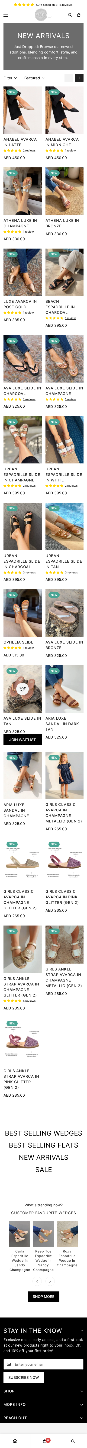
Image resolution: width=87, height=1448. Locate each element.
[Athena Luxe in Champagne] (22, 191)
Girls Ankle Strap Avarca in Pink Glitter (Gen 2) (21, 1079)
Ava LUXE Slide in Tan (22, 721)
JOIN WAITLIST (22, 739)
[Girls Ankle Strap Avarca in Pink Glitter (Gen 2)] (22, 1041)
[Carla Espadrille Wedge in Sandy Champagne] (19, 1246)
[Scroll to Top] (78, 1423)
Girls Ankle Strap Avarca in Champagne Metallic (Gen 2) (63, 977)
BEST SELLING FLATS (43, 1145)
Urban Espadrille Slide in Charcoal (21, 561)
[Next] (50, 1281)
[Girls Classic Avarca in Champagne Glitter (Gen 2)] (22, 862)
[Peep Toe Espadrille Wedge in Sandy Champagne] (43, 1246)
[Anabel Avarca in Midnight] (64, 110)
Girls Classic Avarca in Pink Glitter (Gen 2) (62, 897)
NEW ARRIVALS (43, 1157)
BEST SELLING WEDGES (43, 1133)
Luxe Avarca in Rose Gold (20, 304)
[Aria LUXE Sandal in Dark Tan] (64, 689)
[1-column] (68, 78)
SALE (43, 1170)
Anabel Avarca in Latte (20, 142)
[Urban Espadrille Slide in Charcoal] (22, 526)
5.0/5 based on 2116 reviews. (54, 4)
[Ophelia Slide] (22, 613)
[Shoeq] (43, 14)
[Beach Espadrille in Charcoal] (64, 272)
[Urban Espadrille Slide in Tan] (64, 526)
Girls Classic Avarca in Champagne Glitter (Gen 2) (20, 899)
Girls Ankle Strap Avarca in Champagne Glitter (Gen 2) (21, 986)
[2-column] (79, 78)
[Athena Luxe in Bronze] (64, 191)
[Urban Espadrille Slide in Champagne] (22, 440)
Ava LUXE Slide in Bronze (64, 645)
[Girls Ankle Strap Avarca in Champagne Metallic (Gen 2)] (64, 944)
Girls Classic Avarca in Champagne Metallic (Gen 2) (63, 812)
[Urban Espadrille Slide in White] (64, 440)
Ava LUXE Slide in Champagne (64, 391)
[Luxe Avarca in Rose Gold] (22, 272)
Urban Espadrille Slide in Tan (63, 561)
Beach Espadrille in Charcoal (60, 307)
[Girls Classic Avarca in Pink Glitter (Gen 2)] (64, 862)
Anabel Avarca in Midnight (62, 142)
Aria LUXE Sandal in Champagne (16, 810)
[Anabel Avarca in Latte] (22, 110)
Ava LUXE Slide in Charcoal (22, 391)
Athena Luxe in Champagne (20, 223)
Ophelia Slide (18, 642)
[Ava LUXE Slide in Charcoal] (22, 359)
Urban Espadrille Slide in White (63, 474)
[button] (79, 15)
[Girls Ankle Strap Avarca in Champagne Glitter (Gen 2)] (22, 949)
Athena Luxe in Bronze (62, 223)
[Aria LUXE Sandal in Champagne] (22, 775)
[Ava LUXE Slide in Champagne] (64, 359)
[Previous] (37, 1281)
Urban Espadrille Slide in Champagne (21, 474)
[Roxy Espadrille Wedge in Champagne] (67, 1244)
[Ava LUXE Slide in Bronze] (64, 613)
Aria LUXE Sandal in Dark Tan (62, 724)
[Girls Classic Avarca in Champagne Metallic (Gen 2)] (64, 775)
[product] (15, 1441)
